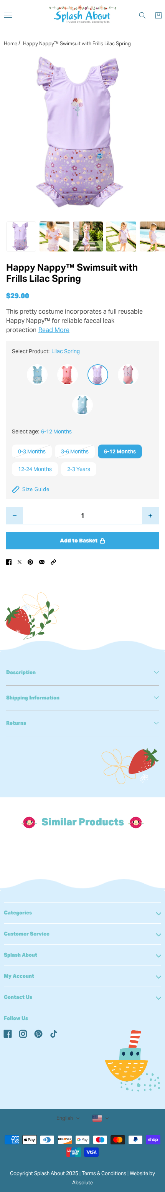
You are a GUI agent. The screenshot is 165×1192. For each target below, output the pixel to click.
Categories (18, 912)
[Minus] (14, 515)
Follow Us (16, 1018)
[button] (53, 561)
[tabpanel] (82, 672)
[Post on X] (20, 561)
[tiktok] (54, 1033)
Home (10, 43)
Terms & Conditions (104, 1173)
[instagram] (23, 1033)
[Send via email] (42, 561)
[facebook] (8, 1033)
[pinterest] (38, 1033)
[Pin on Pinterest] (30, 561)
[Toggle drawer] (8, 15)
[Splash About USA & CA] (82, 15)
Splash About (20, 955)
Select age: (42, 431)
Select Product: (46, 351)
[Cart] (158, 15)
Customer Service (27, 934)
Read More (53, 330)
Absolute (82, 1182)
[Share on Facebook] (9, 561)
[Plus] (150, 515)
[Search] (142, 15)
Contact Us (18, 997)
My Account (19, 976)
